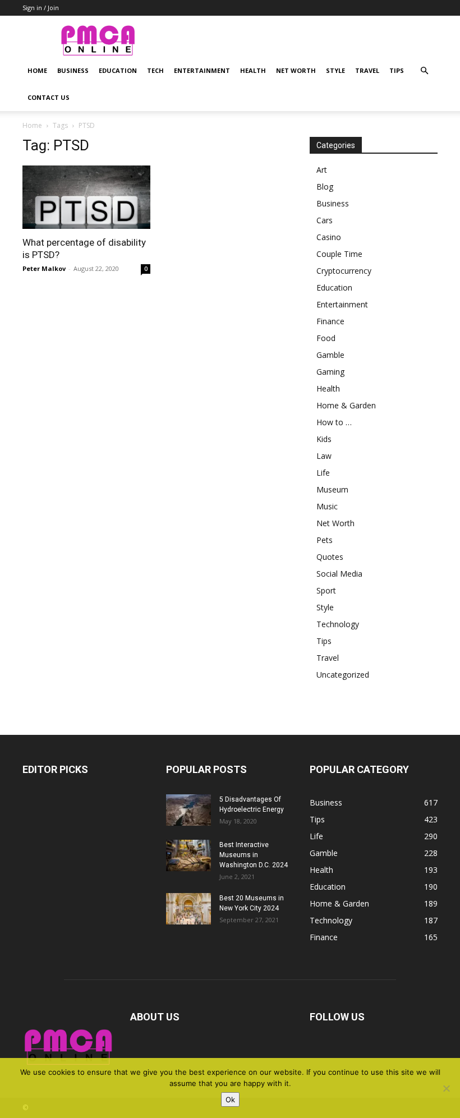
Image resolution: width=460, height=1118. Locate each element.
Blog (324, 186)
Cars (324, 220)
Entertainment (202, 70)
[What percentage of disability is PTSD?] (86, 197)
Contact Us (48, 97)
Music (327, 506)
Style (335, 70)
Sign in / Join (40, 7)
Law (324, 455)
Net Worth (296, 70)
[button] (424, 71)
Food (325, 338)
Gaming (330, 371)
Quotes (329, 556)
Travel (367, 70)
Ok (230, 1099)
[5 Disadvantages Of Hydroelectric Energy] (188, 810)
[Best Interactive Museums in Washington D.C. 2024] (188, 855)
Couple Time (339, 254)
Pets (324, 540)
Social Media (339, 573)
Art (321, 169)
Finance (330, 321)
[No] (446, 1088)
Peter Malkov (44, 268)
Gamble (330, 354)
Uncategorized (342, 674)
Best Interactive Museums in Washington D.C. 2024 (253, 855)
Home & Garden (346, 405)
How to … (334, 422)
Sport (326, 590)
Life (323, 472)
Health (253, 70)
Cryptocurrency (343, 270)
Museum (332, 489)
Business (73, 70)
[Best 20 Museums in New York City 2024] (188, 908)
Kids (324, 439)
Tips (396, 70)
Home (37, 70)
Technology (337, 624)
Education (118, 70)
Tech (155, 70)
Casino (328, 237)
